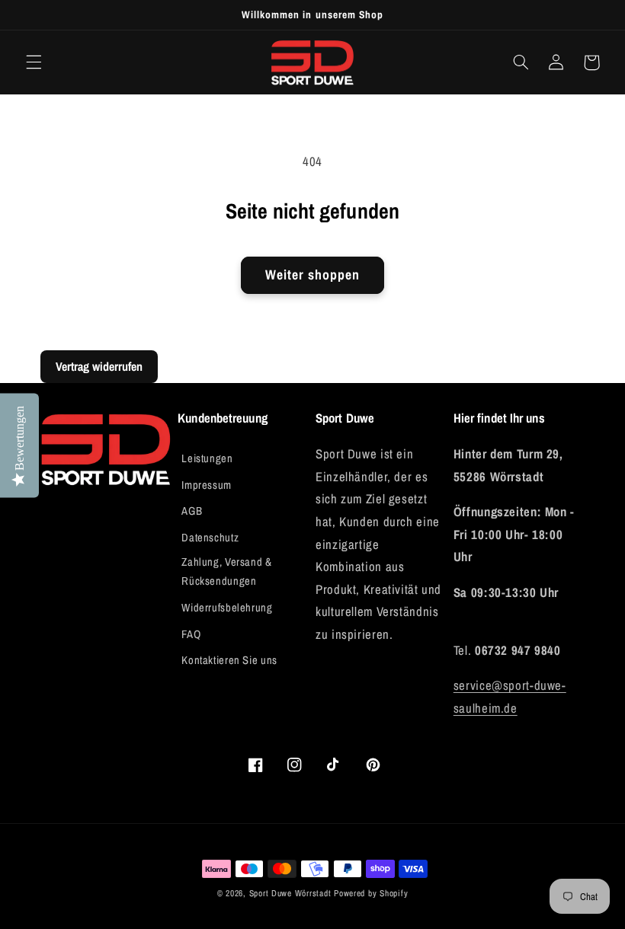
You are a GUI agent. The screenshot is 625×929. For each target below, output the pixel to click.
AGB (191, 511)
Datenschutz (210, 537)
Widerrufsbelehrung (226, 607)
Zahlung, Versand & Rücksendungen (226, 571)
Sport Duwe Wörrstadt (291, 893)
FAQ (190, 634)
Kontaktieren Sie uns (229, 660)
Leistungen (206, 458)
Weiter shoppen (313, 275)
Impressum (206, 485)
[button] (33, 62)
